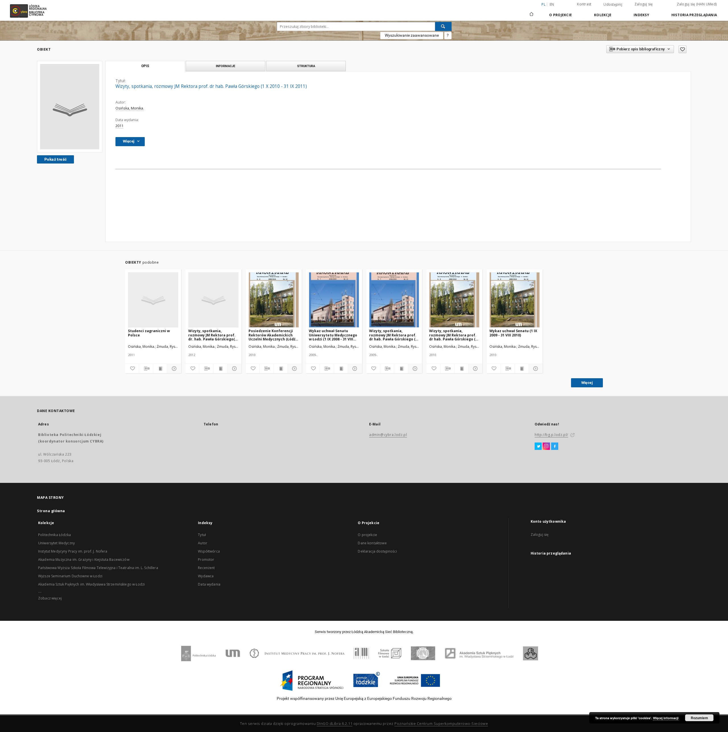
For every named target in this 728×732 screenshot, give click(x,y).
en (552, 4)
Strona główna (51, 510)
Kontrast (584, 4)
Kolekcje (602, 15)
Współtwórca (209, 551)
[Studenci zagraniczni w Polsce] (153, 300)
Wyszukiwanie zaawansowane (412, 35)
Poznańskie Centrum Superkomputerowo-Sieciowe (441, 723)
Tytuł (202, 534)
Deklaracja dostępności (377, 551)
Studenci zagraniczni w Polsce (149, 332)
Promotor (206, 559)
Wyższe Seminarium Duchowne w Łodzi (70, 576)
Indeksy (641, 15)
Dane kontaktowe (372, 543)
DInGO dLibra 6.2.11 (335, 723)
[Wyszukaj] (443, 26)
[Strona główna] (531, 12)
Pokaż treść (55, 159)
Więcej (587, 383)
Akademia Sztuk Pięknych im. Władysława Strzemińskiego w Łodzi (91, 584)
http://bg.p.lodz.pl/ (551, 434)
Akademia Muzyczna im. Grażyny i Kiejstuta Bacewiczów (83, 559)
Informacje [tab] (225, 66)
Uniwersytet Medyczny (56, 543)
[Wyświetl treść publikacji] (160, 368)
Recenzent (206, 567)
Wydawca (206, 576)
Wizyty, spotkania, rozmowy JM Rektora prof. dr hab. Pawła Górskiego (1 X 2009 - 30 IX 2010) (453, 334)
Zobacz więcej (50, 598)
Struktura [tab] (306, 66)
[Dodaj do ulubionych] (682, 49)
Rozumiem (699, 717)
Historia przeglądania (694, 15)
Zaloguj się (643, 4)
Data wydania (209, 584)
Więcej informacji (666, 718)
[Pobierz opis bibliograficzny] (146, 368)
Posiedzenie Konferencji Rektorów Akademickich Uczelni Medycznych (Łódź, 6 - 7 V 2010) (272, 334)
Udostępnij (612, 4)
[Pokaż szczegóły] (173, 368)
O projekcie (367, 534)
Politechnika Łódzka (54, 534)
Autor (202, 543)
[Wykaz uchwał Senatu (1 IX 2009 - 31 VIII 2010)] (514, 300)
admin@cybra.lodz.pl (388, 434)
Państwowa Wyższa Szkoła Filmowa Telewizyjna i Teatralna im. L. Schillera (98, 567)
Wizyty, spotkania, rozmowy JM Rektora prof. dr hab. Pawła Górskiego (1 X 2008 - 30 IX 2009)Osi (393, 334)
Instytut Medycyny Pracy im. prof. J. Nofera (72, 551)
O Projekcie (560, 15)
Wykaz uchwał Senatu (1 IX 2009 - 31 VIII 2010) (513, 332)
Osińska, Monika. (129, 108)
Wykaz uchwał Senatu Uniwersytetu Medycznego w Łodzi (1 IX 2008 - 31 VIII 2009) (333, 334)
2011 (119, 125)
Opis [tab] (145, 66)
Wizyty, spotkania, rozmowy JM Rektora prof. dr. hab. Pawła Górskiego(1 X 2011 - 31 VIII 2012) (212, 334)
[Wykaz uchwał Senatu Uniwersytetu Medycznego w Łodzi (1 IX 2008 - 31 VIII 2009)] (334, 300)
